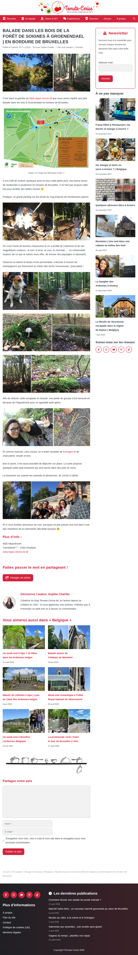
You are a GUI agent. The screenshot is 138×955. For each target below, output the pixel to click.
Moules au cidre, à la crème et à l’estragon (71, 917)
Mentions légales (12, 932)
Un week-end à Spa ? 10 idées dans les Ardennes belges (20, 655)
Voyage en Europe (33, 872)
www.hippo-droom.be (14, 552)
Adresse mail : (106, 62)
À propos (121, 18)
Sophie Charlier (59, 594)
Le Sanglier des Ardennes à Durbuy (107, 283)
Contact (7, 922)
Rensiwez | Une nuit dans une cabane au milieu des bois (113, 243)
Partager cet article (20, 577)
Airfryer (107, 18)
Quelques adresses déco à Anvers (115, 205)
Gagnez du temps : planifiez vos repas (69, 935)
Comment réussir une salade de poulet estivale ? (75, 900)
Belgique (48, 872)
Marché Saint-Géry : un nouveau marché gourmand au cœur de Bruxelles (88, 908)
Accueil (6, 872)
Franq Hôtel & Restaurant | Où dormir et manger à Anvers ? (113, 127)
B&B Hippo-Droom (39, 98)
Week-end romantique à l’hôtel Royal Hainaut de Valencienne (65, 697)
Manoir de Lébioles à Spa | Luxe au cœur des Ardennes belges (21, 697)
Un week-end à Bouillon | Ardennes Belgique (16, 739)
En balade (17, 872)
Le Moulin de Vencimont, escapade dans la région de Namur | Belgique (110, 325)
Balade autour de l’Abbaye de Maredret (60, 655)
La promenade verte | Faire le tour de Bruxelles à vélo (63, 739)
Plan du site (9, 917)
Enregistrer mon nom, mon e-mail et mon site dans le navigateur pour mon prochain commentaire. (46, 840)
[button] (134, 18)
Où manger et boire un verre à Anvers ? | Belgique (111, 167)
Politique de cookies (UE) (16, 927)
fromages (68, 451)
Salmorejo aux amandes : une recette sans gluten (75, 926)
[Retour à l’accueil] (69, 7)
